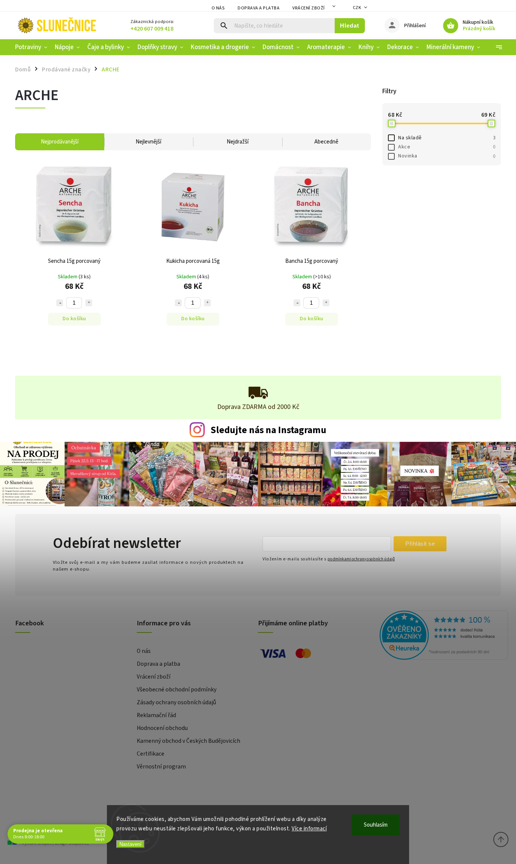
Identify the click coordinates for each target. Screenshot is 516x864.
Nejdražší (238, 142)
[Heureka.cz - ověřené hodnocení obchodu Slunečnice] (438, 636)
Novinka (446, 156)
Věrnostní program (161, 766)
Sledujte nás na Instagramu (268, 430)
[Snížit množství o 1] (59, 302)
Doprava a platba (259, 8)
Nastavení (130, 844)
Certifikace (150, 754)
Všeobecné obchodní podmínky (176, 689)
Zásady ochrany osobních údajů (176, 702)
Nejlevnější (148, 142)
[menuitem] (33, 47)
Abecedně (326, 142)
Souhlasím (376, 825)
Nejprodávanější (60, 142)
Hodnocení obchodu (162, 728)
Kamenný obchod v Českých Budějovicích (188, 741)
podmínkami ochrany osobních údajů (361, 559)
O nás (218, 8)
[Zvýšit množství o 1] (88, 302)
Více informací (309, 829)
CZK (357, 8)
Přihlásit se (420, 543)
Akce (446, 147)
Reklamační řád (156, 715)
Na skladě (446, 138)
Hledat (349, 25)
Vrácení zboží (308, 8)
